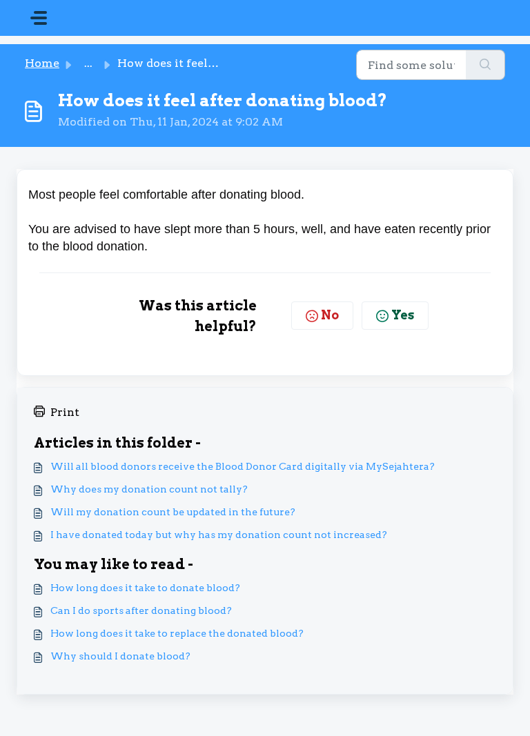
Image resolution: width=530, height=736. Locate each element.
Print (64, 412)
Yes (402, 315)
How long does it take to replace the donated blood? (177, 633)
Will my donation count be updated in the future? (172, 511)
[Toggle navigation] (38, 18)
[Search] (485, 65)
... (88, 63)
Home (42, 63)
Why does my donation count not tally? (149, 489)
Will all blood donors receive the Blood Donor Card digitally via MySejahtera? (242, 466)
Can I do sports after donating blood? (141, 610)
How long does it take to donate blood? (145, 587)
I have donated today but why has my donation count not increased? (218, 534)
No (330, 315)
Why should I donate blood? (120, 656)
